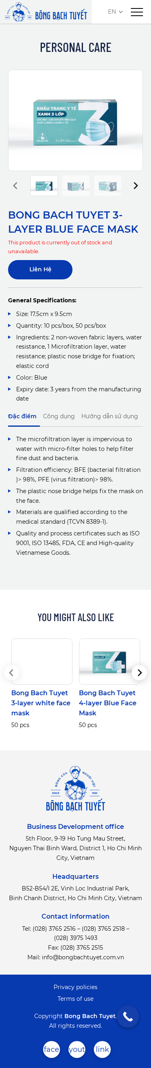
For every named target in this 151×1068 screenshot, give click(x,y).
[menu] (137, 12)
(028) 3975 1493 (75, 938)
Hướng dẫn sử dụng (109, 416)
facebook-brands (51, 1051)
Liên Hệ (40, 269)
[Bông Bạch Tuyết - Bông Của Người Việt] (46, 12)
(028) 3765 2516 (54, 928)
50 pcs (20, 725)
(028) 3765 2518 (103, 928)
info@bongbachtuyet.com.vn (83, 957)
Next (135, 185)
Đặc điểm (22, 416)
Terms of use (75, 998)
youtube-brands (76, 1051)
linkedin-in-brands (102, 1051)
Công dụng (59, 416)
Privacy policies (75, 987)
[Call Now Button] (128, 1017)
